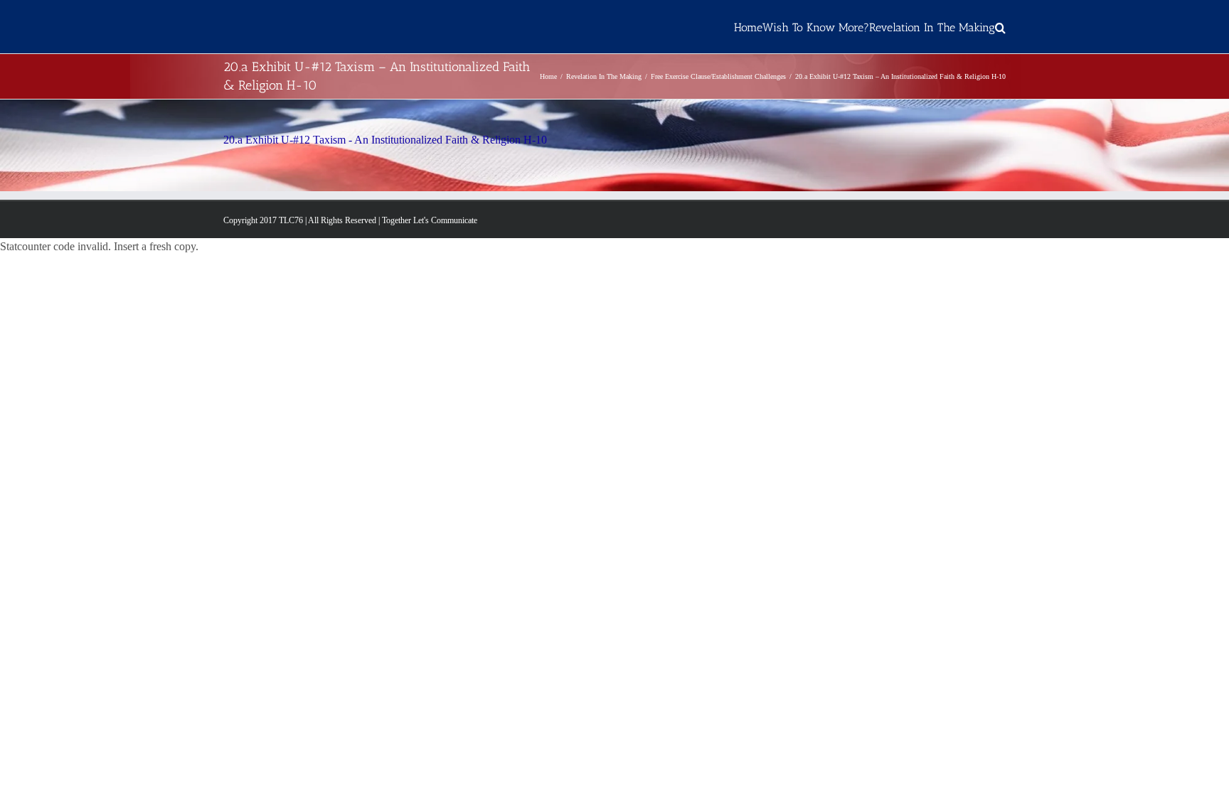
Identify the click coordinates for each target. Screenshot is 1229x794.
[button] (1000, 26)
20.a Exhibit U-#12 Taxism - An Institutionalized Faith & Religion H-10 (385, 140)
